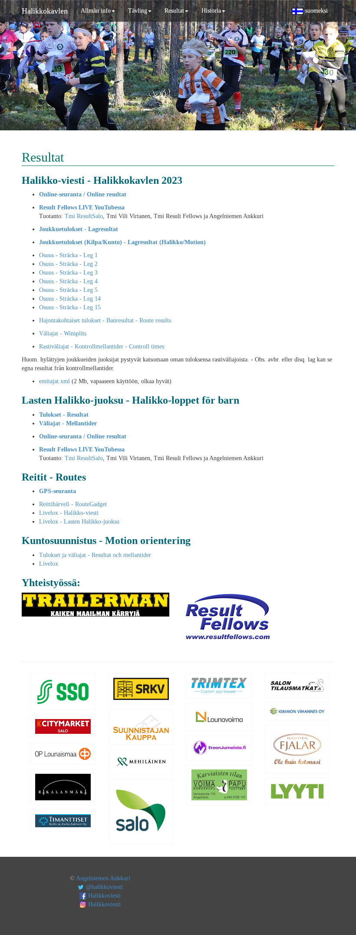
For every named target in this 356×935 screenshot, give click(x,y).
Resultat (174, 10)
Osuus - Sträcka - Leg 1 (68, 255)
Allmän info (96, 10)
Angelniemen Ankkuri (103, 878)
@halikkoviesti (103, 887)
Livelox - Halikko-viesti (69, 513)
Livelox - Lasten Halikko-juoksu (79, 521)
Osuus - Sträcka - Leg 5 (68, 290)
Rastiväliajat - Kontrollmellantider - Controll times (101, 346)
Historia (211, 10)
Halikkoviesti (103, 895)
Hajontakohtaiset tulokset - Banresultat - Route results (105, 320)
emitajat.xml (54, 381)
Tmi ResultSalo (84, 216)
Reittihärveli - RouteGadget (73, 504)
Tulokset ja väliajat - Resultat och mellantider (95, 555)
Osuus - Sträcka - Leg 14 (70, 298)
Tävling (137, 10)
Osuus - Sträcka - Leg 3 (68, 272)
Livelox (48, 563)
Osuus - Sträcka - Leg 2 (68, 264)
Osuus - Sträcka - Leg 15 (70, 307)
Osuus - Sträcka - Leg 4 (68, 281)
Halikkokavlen (45, 11)
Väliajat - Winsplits (62, 333)
